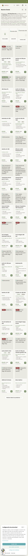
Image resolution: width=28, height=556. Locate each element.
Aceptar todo (14, 544)
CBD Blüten (14, 23)
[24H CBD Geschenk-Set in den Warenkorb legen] (25, 246)
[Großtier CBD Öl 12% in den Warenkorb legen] (25, 363)
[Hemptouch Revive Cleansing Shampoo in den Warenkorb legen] (25, 189)
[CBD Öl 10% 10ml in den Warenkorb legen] (11, 72)
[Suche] (14, 5)
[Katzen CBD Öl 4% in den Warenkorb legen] (11, 275)
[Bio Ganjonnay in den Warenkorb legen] (25, 275)
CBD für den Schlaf (21, 22)
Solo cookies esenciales (14, 547)
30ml (9, 61)
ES (18, 5)
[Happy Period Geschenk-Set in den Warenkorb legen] (25, 334)
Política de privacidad (6, 553)
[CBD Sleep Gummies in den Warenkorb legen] (25, 72)
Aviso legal (13, 553)
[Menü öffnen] (26, 5)
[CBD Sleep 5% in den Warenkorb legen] (11, 101)
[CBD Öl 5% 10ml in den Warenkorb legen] (11, 363)
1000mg (23, 294)
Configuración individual (14, 550)
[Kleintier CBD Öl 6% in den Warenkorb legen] (25, 101)
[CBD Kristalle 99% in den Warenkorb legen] (25, 305)
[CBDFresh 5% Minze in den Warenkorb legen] (11, 391)
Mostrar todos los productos (13, 397)
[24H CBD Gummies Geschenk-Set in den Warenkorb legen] (11, 246)
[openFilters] (25, 9)
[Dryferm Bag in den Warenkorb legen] (25, 391)
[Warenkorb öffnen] (22, 5)
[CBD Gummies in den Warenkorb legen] (11, 132)
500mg (18, 294)
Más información (5, 540)
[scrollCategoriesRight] (26, 35)
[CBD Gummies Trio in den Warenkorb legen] (11, 334)
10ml (5, 61)
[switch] (3, 554)
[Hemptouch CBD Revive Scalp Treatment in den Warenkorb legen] (11, 189)
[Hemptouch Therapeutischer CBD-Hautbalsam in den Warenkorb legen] (25, 217)
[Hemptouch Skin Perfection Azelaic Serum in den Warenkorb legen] (11, 217)
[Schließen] (26, 1)
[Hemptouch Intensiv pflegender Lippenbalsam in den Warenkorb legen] (25, 160)
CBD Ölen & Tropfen (5, 22)
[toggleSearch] (22, 9)
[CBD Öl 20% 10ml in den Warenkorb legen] (25, 132)
